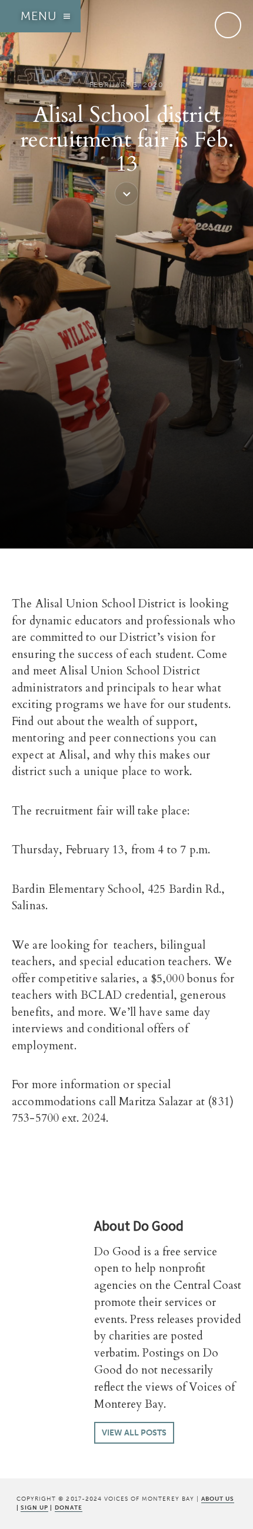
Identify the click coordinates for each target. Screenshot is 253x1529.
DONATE (68, 1507)
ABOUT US (217, 1499)
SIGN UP (34, 1507)
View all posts (134, 1433)
